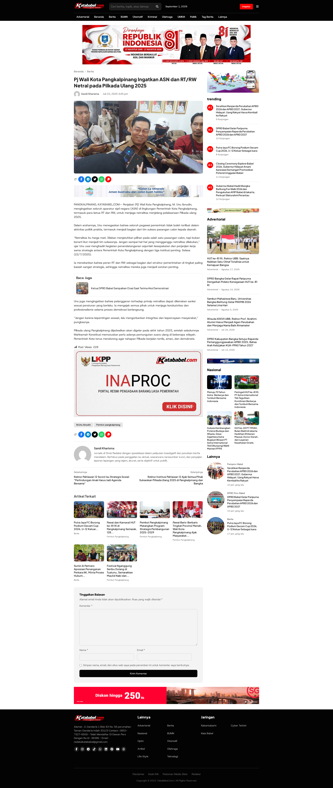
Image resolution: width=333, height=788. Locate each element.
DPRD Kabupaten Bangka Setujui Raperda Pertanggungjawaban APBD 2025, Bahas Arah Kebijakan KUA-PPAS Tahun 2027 (232, 342)
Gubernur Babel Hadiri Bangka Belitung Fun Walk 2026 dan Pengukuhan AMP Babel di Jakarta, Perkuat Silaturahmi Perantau (235, 190)
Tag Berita (207, 17)
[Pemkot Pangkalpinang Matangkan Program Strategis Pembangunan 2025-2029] (155, 517)
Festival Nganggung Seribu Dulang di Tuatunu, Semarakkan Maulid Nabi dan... (120, 570)
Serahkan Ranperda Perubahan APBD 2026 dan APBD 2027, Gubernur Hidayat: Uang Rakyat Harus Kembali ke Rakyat (237, 111)
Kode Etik (153, 774)
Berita (112, 17)
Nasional (142, 733)
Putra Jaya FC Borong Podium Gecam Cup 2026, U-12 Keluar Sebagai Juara (237, 149)
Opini (140, 741)
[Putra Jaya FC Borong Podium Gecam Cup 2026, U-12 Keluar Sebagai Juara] (89, 517)
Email (141, 650)
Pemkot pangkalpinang (108, 424)
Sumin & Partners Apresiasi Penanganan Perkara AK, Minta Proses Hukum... (89, 570)
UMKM (181, 17)
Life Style (143, 756)
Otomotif (138, 17)
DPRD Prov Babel (236, 493)
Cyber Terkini (238, 725)
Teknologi (172, 756)
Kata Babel (207, 733)
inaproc (246, 6)
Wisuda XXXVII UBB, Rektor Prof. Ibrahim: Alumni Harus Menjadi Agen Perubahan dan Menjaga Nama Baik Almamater (232, 322)
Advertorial (82, 17)
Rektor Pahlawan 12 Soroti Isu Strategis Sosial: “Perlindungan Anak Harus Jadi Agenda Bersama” (102, 480)
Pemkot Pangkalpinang (118, 536)
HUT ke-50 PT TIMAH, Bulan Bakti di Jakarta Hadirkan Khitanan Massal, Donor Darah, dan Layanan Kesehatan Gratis (246, 435)
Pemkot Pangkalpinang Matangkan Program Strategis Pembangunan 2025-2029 (154, 527)
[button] (108, 179)
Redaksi (196, 774)
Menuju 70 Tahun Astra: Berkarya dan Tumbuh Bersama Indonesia (218, 396)
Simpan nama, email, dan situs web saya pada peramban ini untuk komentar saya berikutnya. (136, 665)
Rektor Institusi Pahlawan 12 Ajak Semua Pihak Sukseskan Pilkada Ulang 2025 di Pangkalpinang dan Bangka (171, 480)
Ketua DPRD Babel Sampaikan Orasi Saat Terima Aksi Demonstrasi (130, 288)
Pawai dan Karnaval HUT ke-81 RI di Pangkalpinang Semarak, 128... (122, 527)
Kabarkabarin (208, 725)
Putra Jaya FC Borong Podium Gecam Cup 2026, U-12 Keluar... (87, 526)
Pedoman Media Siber (175, 774)
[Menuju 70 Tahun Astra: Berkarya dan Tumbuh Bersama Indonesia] (219, 388)
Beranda (99, 17)
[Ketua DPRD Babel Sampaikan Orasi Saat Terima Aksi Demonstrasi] (82, 293)
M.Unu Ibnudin (83, 424)
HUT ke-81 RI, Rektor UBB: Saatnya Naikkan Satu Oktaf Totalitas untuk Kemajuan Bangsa (228, 261)
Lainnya (222, 17)
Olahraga (167, 17)
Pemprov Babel (235, 464)
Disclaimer (138, 774)
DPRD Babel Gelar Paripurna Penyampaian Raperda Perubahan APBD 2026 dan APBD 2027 (235, 131)
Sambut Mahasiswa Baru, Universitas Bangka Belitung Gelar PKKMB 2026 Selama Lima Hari (229, 302)
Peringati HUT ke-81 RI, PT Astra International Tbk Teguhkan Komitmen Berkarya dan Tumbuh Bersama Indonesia (246, 399)
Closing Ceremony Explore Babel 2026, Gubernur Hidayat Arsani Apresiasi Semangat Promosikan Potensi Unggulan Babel (235, 168)
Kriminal (152, 17)
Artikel (141, 749)
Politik (193, 17)
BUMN (124, 17)
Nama (83, 650)
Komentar (85, 606)
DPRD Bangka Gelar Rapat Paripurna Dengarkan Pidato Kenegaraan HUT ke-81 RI (232, 282)
